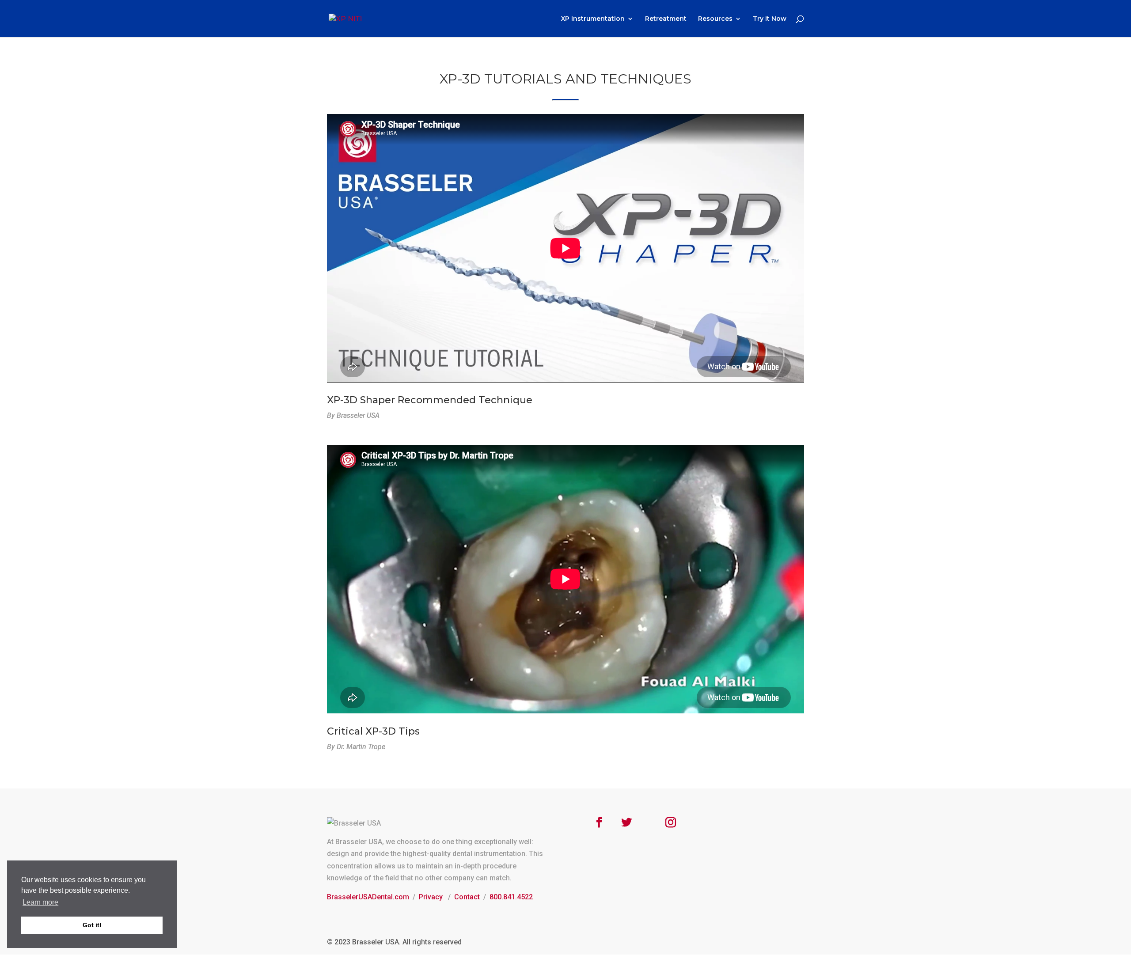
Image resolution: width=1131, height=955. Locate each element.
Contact (467, 897)
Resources (715, 19)
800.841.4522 (511, 897)
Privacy (431, 897)
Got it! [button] (92, 924)
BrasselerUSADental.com (368, 897)
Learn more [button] (40, 902)
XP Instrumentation (593, 19)
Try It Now (769, 19)
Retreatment (666, 19)
